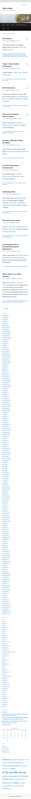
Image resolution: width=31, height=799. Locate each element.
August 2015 (5, 539)
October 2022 (5, 408)
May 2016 (4, 527)
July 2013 (4, 583)
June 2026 (4, 319)
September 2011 (6, 611)
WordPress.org (5, 752)
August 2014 (5, 563)
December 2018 (5, 487)
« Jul (7, 740)
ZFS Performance (8, 88)
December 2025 (5, 331)
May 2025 (4, 345)
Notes (24, 53)
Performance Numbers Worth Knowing (10, 115)
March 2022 (4, 422)
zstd (9, 212)
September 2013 (6, 579)
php (3, 212)
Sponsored (4, 684)
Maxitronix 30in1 (22, 779)
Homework (4, 650)
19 (11, 735)
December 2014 (5, 555)
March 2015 (4, 549)
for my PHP (13, 203)
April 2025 (4, 347)
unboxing (4, 788)
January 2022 (5, 426)
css (16, 763)
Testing (18, 55)
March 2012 (4, 599)
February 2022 (5, 424)
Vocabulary (4, 698)
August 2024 (5, 364)
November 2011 (5, 607)
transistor (18, 786)
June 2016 (4, 525)
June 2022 (4, 416)
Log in (3, 745)
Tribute (3, 694)
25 (7, 737)
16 (25, 734)
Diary (14, 53)
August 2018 (5, 491)
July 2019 (4, 480)
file (3, 768)
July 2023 (4, 390)
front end (24, 183)
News (3, 668)
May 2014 (4, 569)
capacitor (4, 762)
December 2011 (5, 605)
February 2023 (5, 400)
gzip (20, 211)
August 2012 (5, 591)
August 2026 (5, 315)
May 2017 (4, 507)
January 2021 (5, 450)
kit (8, 776)
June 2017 (4, 505)
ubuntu (22, 786)
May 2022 (4, 418)
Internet (17, 53)
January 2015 (5, 553)
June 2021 (4, 440)
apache (15, 759)
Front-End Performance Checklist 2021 (10, 166)
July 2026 (4, 317)
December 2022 (5, 404)
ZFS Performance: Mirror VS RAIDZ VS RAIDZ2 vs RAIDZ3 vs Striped (15, 98)
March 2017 (4, 511)
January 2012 (5, 603)
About (8, 24)
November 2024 (5, 358)
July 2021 (4, 438)
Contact (12, 24)
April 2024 (4, 372)
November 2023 (5, 382)
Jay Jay (18, 40)
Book (3, 625)
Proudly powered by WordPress (15, 796)
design (23, 762)
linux (3, 779)
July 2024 (4, 366)
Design (11, 53)
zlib (7, 212)
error (21, 765)
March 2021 (4, 446)
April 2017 (4, 509)
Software (10, 55)
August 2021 (5, 436)
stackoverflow (14, 302)
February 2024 (5, 376)
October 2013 (5, 577)
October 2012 (5, 587)
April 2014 (4, 571)
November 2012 (5, 585)
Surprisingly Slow (8, 192)
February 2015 (5, 551)
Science (4, 680)
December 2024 (5, 356)
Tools (3, 692)
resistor (10, 786)
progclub (23, 783)
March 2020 (4, 470)
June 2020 (4, 464)
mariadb (26, 235)
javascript (4, 776)
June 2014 (4, 567)
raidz (26, 105)
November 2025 (5, 333)
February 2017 (5, 513)
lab (10, 776)
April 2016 (4, 529)
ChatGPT (9, 762)
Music (4, 28)
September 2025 (6, 337)
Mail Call (8, 779)
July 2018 (4, 493)
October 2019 (5, 476)
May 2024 (4, 370)
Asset (3, 623)
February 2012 (5, 601)
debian (20, 763)
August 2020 (5, 460)
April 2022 (4, 420)
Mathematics (5, 664)
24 (4, 737)
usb (8, 788)
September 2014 (6, 561)
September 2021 (6, 434)
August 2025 (5, 339)
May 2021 (4, 442)
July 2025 (4, 341)
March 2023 (4, 398)
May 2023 (4, 394)
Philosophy (4, 672)
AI (2, 619)
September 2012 (6, 589)
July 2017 (4, 503)
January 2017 (5, 515)
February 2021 (5, 448)
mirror (16, 105)
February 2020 (5, 472)
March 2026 (4, 325)
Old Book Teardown (10, 783)
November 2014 (5, 557)
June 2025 (4, 343)
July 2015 (4, 541)
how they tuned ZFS (8, 231)
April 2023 (4, 396)
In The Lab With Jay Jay (20, 24)
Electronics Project (14, 766)
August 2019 (5, 478)
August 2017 (5, 501)
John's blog (7, 8)
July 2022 (4, 414)
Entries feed (5, 748)
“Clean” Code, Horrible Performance (10, 65)
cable (28, 759)
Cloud (7, 300)
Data (3, 633)
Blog (3, 24)
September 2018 (6, 489)
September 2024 (6, 362)
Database (8, 235)
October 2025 (5, 335)
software (14, 785)
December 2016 (5, 517)
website (19, 56)
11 (7, 734)
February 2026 (5, 327)
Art (3, 621)
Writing (4, 704)
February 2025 (5, 351)
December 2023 (5, 380)
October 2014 (5, 559)
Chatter (7, 53)
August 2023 (5, 388)
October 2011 (5, 609)
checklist (20, 183)
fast (6, 56)
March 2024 (4, 374)
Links (8, 28)
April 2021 (4, 444)
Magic (3, 662)
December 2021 (5, 428)
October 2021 (5, 432)
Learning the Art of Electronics (19, 776)
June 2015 (4, 543)
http (11, 56)
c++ (25, 759)
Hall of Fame (5, 646)
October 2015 (5, 535)
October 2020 (5, 456)
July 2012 (4, 593)
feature (3, 302)
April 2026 (4, 323)
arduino (20, 759)
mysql (4, 783)
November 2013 (5, 575)
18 (7, 735)
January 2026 (5, 329)
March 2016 (4, 531)
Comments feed (5, 750)
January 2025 (5, 353)
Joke (3, 658)
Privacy (4, 674)
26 (11, 737)
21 (18, 735)
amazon (11, 759)
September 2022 (6, 410)
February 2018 (5, 495)
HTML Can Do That (6, 724)
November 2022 (5, 406)
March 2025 (4, 349)
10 (4, 734)
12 (11, 734)
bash (23, 759)
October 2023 (5, 384)
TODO (3, 690)
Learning (21, 53)
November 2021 (5, 430)
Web (24, 55)
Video (22, 55)
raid (24, 105)
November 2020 (5, 454)
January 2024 (5, 378)
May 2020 (4, 466)
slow (5, 212)
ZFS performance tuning (11, 220)
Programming (5, 55)
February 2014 (5, 573)
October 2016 (5, 519)
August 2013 (5, 581)
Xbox (3, 706)
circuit (13, 762)
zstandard (5, 203)
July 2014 (4, 565)
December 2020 (5, 452)
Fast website (7, 38)
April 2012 (4, 597)
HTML (9, 56)
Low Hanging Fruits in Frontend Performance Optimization (10, 246)
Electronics (4, 641)
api (17, 759)
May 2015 (4, 545)
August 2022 (5, 412)
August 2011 (5, 613)
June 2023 (4, 392)
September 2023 (6, 386)
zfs (3, 106)
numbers (22, 131)
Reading (4, 678)
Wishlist (4, 702)
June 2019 (4, 482)
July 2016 (4, 523)
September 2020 (6, 458)
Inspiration (4, 654)
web (10, 788)
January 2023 (5, 402)
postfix (19, 783)
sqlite (22, 158)
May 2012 (4, 595)
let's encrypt (21, 235)
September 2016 (6, 521)
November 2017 (5, 499)
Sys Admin (15, 55)
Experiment (24, 765)
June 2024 (4, 368)
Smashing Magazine (8, 179)
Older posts (5, 308)
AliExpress (5, 760)
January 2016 (5, 533)
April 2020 (4, 468)
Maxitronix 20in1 (14, 779)
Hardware (15, 300)
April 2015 (4, 547)
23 (25, 735)
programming (5, 786)
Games (3, 643)
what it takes (20, 302)
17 (4, 735)
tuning (9, 237)
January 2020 (5, 474)
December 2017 (5, 497)
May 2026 (4, 321)
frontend (19, 266)
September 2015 (6, 537)
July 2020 (4, 462)
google (9, 768)
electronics (5, 766)
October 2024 (5, 360)
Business (4, 627)
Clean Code (18, 79)
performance (15, 56)
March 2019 (4, 484)
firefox (5, 768)
